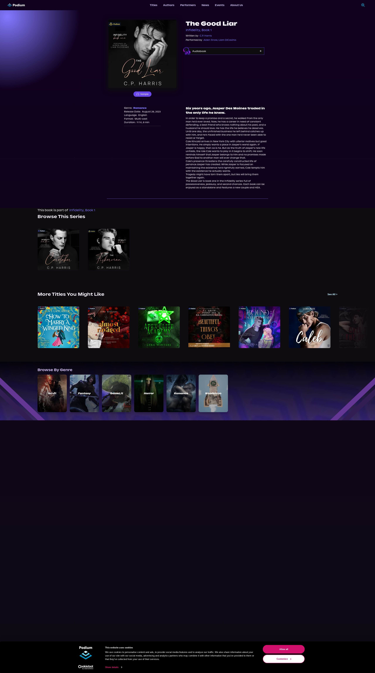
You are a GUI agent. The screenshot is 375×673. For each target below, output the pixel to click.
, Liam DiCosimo (226, 40)
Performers (188, 5)
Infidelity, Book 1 (199, 30)
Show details (112, 667)
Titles (153, 5)
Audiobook (199, 51)
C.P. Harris (206, 35)
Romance (139, 108)
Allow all (283, 649)
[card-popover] (58, 249)
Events (219, 5)
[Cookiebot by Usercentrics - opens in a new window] (86, 667)
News (205, 5)
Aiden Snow (210, 40)
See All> (333, 294)
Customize (282, 658)
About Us (236, 5)
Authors (168, 5)
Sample (144, 94)
